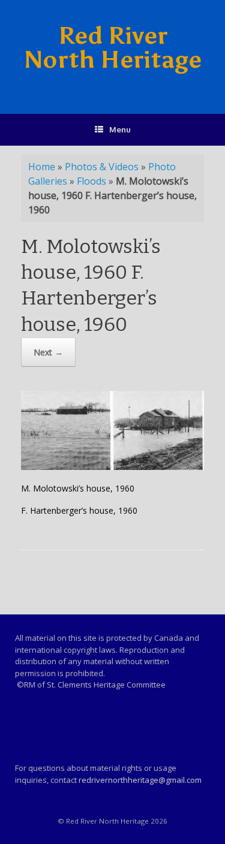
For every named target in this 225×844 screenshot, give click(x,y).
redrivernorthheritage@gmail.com (140, 779)
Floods (91, 181)
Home (41, 166)
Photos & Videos (102, 166)
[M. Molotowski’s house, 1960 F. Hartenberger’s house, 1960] (112, 466)
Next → (48, 352)
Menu (120, 129)
